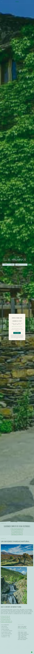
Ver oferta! (17, 332)
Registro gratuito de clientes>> (17, 326)
